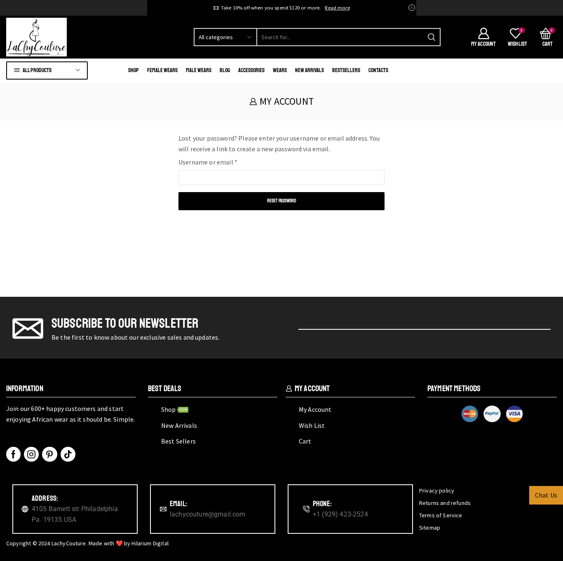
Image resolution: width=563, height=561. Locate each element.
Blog (225, 70)
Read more (337, 8)
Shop (133, 70)
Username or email (207, 161)
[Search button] (431, 37)
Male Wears (198, 70)
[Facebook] (13, 454)
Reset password (281, 201)
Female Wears (162, 70)
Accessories (251, 70)
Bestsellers (346, 70)
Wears (280, 70)
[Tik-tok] (68, 454)
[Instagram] (31, 454)
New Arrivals (309, 70)
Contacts (378, 70)
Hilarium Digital (150, 543)
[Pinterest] (49, 454)
